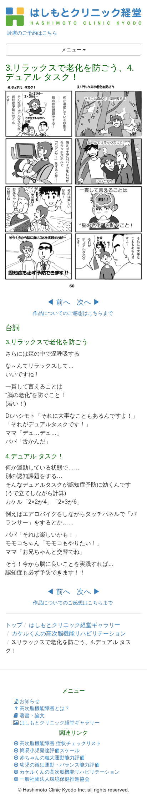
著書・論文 (32, 715)
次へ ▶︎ (88, 302)
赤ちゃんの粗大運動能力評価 (52, 757)
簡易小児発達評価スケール (50, 750)
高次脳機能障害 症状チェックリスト (60, 743)
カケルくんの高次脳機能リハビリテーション (70, 772)
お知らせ (30, 701)
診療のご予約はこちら (31, 33)
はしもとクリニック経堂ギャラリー (74, 625)
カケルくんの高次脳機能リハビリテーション (69, 633)
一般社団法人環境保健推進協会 (55, 779)
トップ (13, 625)
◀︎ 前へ (58, 302)
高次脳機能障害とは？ (45, 708)
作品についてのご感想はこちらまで (73, 313)
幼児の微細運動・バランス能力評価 (60, 765)
